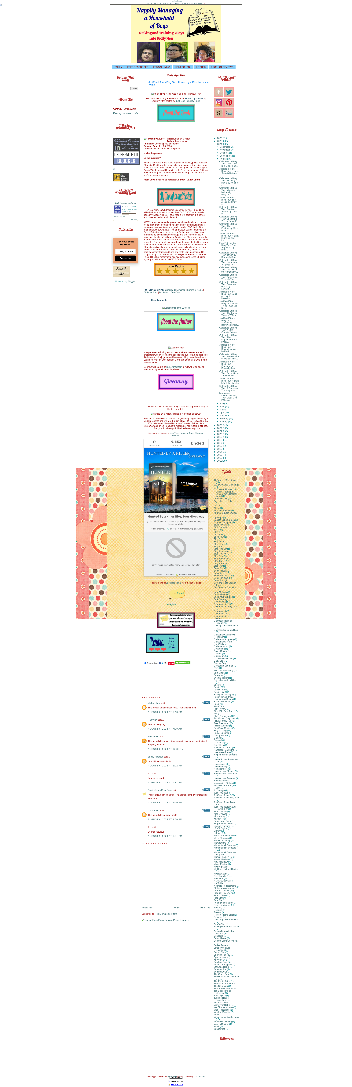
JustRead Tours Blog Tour (226, 797)
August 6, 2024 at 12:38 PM (166, 749)
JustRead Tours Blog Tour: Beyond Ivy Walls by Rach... (228, 348)
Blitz (216, 532)
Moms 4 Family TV (223, 857)
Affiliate (217, 505)
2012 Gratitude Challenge (226, 485)
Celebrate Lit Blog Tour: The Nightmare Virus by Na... (228, 338)
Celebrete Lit (220, 616)
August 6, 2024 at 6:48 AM (165, 712)
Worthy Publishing (223, 1021)
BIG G (217, 530)
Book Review (220, 575)
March (223, 415)
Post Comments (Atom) (166, 914)
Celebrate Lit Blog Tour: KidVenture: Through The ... (228, 277)
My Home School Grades (226, 869)
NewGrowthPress (222, 881)
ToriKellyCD (220, 995)
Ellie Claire (219, 673)
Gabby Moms (220, 735)
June (222, 406)
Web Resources (221, 1010)
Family (217, 687)
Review (217, 912)
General (218, 740)
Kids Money (219, 816)
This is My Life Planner (225, 988)
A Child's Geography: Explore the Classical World (225, 494)
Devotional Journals (223, 666)
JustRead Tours (173, 583)
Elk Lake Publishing (223, 670)
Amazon (181, 290)
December (225, 147)
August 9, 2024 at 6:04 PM (165, 836)
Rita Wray (152, 720)
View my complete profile (125, 113)
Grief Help (219, 745)
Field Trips (219, 706)
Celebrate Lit (220, 604)
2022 (220, 428)
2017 (220, 443)
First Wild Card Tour (223, 711)
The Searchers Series (224, 983)
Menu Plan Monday (223, 835)
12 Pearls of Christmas (225, 480)
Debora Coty (220, 663)
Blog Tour (218, 561)
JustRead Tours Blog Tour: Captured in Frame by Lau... (228, 365)
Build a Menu (220, 594)
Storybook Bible (221, 967)
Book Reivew (220, 571)
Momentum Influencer (224, 845)
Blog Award (219, 541)
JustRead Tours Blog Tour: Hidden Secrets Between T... (229, 172)
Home (177, 908)
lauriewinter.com (174, 367)
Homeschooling (221, 781)
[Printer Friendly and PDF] (182, 663)
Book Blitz (219, 568)
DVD (216, 668)
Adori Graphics (199, 1077)
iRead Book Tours (222, 785)
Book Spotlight (221, 580)
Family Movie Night (223, 694)
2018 (220, 440)
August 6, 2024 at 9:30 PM (165, 819)
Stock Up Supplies (223, 964)
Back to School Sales (224, 520)
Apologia (218, 517)
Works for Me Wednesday (226, 1017)
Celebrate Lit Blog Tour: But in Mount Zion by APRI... (229, 373)
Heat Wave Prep (222, 752)
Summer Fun (220, 969)
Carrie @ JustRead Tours (160, 790)
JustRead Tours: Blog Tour (224, 803)
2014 (220, 452)
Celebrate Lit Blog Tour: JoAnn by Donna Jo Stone (228, 255)
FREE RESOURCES (137, 67)
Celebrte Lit (219, 618)
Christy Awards (221, 646)
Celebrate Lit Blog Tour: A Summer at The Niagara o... (229, 388)
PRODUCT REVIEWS (222, 67)
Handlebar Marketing (224, 750)
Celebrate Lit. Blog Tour (225, 606)
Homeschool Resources (225, 774)
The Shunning (221, 986)
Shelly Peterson (155, 757)
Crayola (218, 654)
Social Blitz (219, 952)
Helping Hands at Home (225, 755)
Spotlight (218, 959)
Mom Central (220, 843)
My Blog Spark (221, 867)
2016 (220, 446)
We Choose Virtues (223, 1007)
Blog (216, 539)
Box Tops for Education (225, 587)
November (225, 150)
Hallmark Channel (223, 747)
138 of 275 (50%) (120, 217)
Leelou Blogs (177, 1)
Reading (218, 907)
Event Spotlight (221, 678)
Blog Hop (218, 546)
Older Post (205, 908)
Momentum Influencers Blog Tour (225, 853)
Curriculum (219, 656)
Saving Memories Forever (226, 926)
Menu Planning (221, 838)
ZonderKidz (219, 1029)
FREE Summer (221, 726)
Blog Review (220, 554)
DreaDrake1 (154, 810)
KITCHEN (201, 67)
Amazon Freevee (222, 510)
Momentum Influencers (225, 848)
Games (217, 738)
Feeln (216, 704)
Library (217, 831)
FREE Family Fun (222, 721)
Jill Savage (219, 790)
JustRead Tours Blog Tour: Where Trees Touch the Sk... (228, 304)
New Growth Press (223, 876)
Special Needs (221, 957)
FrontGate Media (222, 728)
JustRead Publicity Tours (188, 101)
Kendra (124, 207)
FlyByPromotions (222, 716)
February (224, 418)
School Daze (220, 938)
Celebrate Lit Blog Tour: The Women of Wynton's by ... (229, 356)
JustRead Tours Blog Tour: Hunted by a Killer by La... (229, 380)
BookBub (175, 292)
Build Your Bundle (223, 597)
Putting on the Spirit (223, 903)
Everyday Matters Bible (225, 680)
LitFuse (217, 833)
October (224, 153)
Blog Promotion (221, 551)
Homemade (219, 764)
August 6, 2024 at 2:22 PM (165, 766)
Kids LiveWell (220, 814)
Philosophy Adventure (224, 888)
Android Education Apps (225, 513)
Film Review (220, 709)
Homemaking (220, 766)
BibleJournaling (221, 527)
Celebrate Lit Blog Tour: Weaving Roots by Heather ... (228, 181)
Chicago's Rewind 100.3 (226, 625)
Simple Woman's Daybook (222, 949)
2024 (220, 144)
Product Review (221, 890)
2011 (219, 461)
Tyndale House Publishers (221, 999)
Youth (216, 1026)
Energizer (218, 675)
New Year (218, 878)
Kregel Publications (223, 823)
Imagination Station (223, 783)
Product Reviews (222, 893)
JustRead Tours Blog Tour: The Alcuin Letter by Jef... (228, 200)
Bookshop (164, 292)
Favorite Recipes (222, 701)
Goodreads (170, 290)
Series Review (221, 945)
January (224, 421)
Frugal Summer (221, 733)
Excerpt (217, 685)
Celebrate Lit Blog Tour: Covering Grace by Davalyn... (228, 285)
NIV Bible (218, 883)
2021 (220, 431)
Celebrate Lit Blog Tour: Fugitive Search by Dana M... (228, 210)
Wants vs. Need (221, 1002)
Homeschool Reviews (224, 778)
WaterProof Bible (222, 1005)
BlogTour (218, 566)
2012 (220, 458)
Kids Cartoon (220, 811)
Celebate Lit (220, 602)
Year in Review (221, 1024)
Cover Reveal (220, 651)
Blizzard (218, 534)
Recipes (218, 910)
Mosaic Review (221, 859)
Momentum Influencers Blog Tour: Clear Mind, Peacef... (228, 396)
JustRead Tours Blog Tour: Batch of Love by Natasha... (228, 295)
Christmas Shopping (224, 639)
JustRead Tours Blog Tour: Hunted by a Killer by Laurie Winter (178, 83)
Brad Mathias (220, 592)
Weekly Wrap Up (222, 1012)
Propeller (218, 898)
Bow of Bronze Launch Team (225, 584)
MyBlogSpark (220, 874)
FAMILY (118, 67)
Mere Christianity (222, 840)
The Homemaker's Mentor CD (226, 977)
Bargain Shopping (223, 522)
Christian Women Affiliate (226, 630)
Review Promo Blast (224, 915)
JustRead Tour (221, 793)
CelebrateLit (220, 611)
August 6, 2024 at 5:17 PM (165, 782)
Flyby (216, 713)
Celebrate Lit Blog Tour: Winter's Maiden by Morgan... (228, 191)
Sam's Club (219, 924)
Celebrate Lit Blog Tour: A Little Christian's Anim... (229, 330)
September (225, 156)
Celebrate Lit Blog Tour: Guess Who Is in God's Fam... (228, 163)
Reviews (218, 917)
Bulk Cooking (220, 599)
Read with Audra (222, 905)
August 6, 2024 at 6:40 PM (165, 803)
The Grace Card (221, 974)
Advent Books (220, 498)
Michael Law (154, 703)
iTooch (217, 788)
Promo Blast (220, 895)
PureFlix (218, 900)
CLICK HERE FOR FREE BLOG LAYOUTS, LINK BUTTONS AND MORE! (175, 3)
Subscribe (125, 258)
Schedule (218, 936)
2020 (220, 434)
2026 (220, 138)
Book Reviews (221, 578)
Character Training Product (223, 622)
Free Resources (221, 723)
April (222, 412)
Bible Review (220, 525)
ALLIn (217, 508)
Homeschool (220, 769)
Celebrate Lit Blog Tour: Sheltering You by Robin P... (228, 219)
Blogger (131, 281)
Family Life (219, 692)
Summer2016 (220, 972)
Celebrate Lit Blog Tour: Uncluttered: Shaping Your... (229, 262)
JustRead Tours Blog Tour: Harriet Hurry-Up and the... (228, 236)
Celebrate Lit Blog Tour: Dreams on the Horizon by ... (228, 269)
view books (134, 219)
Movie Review (221, 862)
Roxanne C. (154, 736)
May (222, 410)
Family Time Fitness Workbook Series (223, 698)
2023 (220, 425)
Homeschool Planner (224, 771)
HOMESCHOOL (183, 67)
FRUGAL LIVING (161, 67)
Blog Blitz (218, 544)
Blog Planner (220, 549)
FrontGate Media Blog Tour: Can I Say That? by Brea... (228, 246)
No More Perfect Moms (225, 886)
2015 (220, 449)
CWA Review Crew (223, 658)
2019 (220, 437)
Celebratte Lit (220, 614)
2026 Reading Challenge (125, 202)
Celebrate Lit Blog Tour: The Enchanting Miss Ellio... (228, 227)
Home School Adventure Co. (226, 760)
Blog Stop (218, 556)
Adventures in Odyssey (225, 501)
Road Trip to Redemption (226, 919)
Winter (217, 1014)
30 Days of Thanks (223, 489)
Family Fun (219, 690)
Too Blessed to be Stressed (222, 992)
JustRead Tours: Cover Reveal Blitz (225, 808)
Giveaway (219, 742)
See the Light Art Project (225, 941)
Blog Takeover (221, 559)
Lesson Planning (222, 826)
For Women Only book (225, 718)
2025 (220, 141)
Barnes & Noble (195, 290)
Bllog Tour (219, 537)
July (222, 403)
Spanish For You (222, 955)
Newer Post (147, 908)
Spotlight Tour (220, 962)
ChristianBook (151, 292)
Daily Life (218, 661)
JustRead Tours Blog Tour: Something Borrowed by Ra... (229, 321)
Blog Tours (219, 563)
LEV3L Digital (220, 828)
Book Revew (220, 573)
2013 (220, 455)
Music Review (221, 864)
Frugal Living (220, 730)
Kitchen (217, 819)
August (223, 159)
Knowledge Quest (222, 821)
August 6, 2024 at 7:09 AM (165, 729)
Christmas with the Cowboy (223, 643)
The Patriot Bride (222, 981)
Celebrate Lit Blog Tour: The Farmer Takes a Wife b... (228, 313)
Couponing (219, 649)
